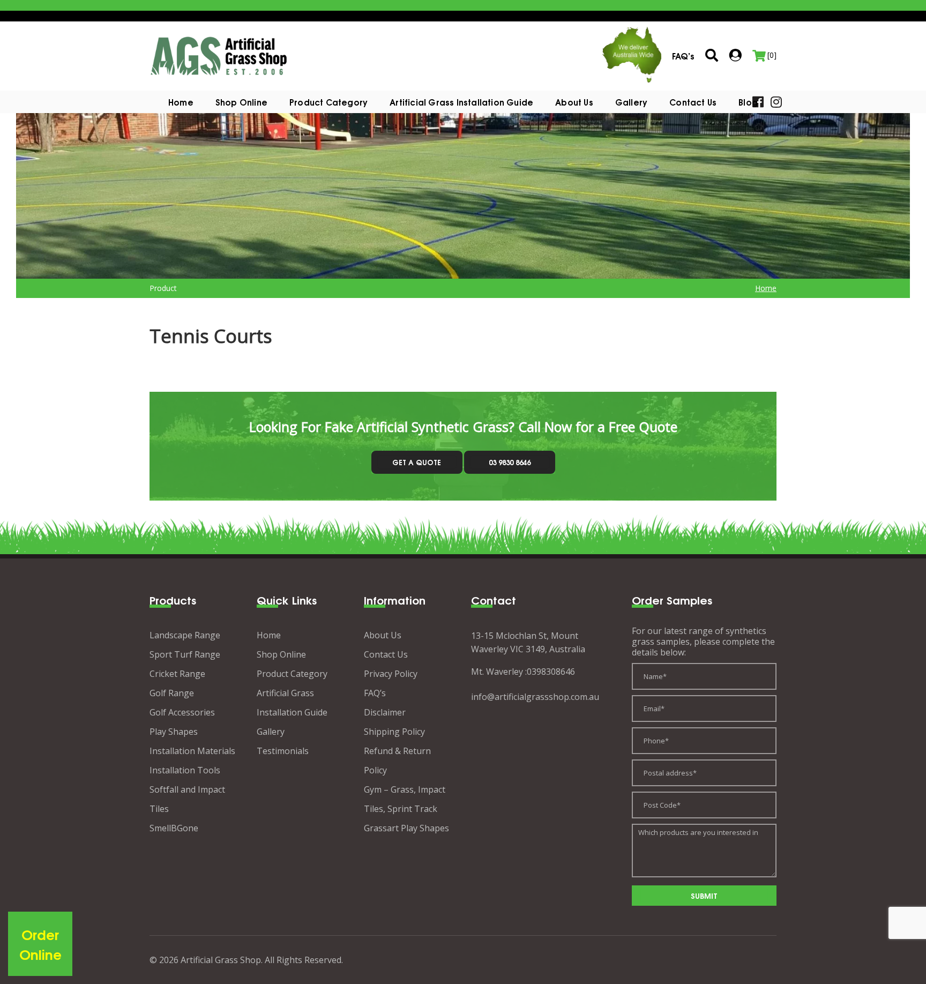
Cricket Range (177, 674)
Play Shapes (174, 731)
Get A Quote (416, 462)
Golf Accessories (182, 712)
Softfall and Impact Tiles (187, 799)
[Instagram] (776, 100)
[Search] (711, 56)
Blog (748, 101)
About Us (574, 101)
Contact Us (692, 101)
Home (180, 101)
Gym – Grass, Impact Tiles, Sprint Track (404, 799)
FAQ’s (375, 693)
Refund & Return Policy (397, 760)
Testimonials (283, 751)
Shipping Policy (394, 731)
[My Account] (735, 55)
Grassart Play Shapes (406, 828)
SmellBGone (174, 828)
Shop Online (241, 101)
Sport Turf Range (185, 654)
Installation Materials (192, 751)
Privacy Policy (390, 674)
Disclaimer (385, 712)
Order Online (40, 944)
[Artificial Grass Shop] (219, 55)
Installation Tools (185, 770)
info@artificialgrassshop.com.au (535, 697)
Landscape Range (185, 635)
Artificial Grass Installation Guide (461, 101)
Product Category (292, 674)
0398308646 (551, 671)
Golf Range (172, 693)
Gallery (631, 101)
